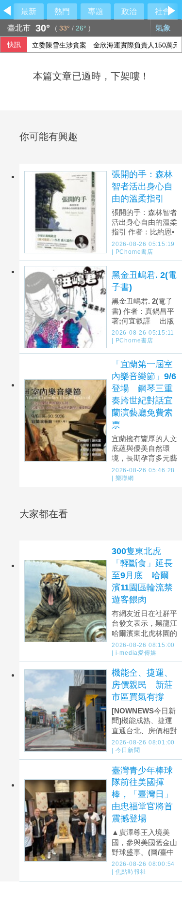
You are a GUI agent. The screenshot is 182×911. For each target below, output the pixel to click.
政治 (129, 11)
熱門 (62, 11)
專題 (95, 11)
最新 (28, 11)
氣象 (164, 28)
